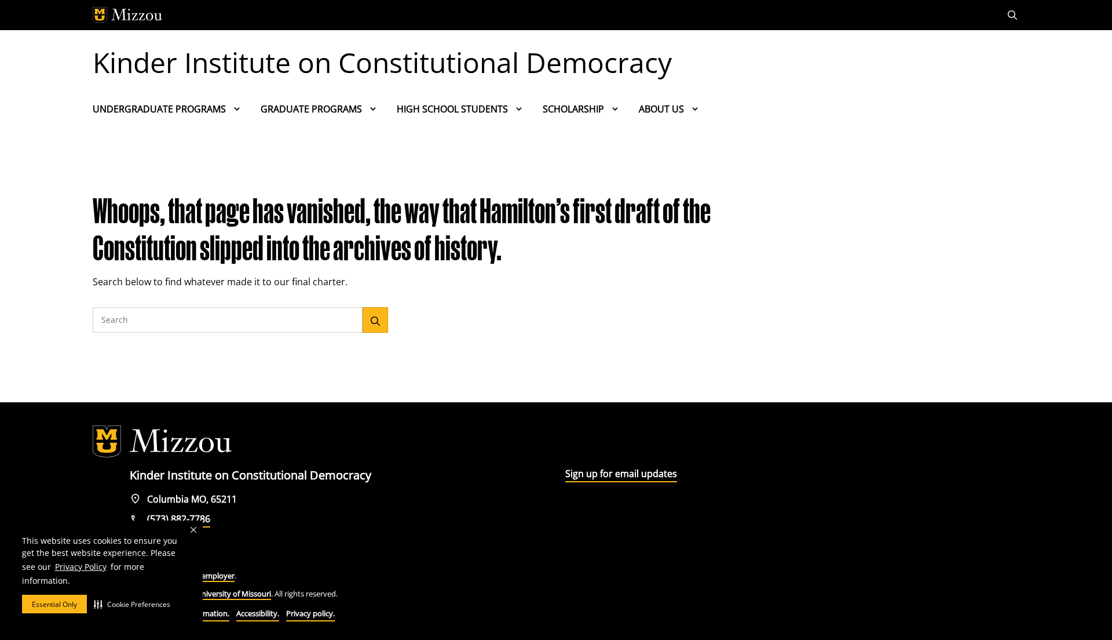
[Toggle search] (1013, 15)
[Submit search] (375, 320)
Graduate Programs (311, 109)
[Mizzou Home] (530, 15)
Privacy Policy (81, 566)
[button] (132, 604)
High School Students (452, 109)
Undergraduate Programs (159, 109)
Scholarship (573, 109)
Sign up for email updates (621, 473)
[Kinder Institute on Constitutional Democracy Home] (162, 442)
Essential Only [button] (54, 604)
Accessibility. (257, 613)
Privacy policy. (310, 613)
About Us (661, 109)
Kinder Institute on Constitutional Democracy (382, 62)
